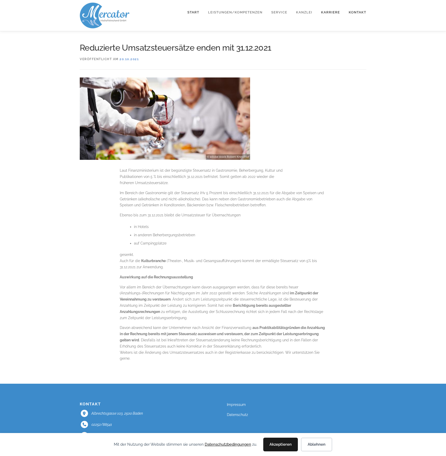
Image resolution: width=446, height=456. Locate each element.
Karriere (330, 12)
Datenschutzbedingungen (228, 444)
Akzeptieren (280, 444)
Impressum (236, 405)
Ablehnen (316, 444)
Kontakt (357, 12)
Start (193, 12)
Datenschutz (237, 415)
